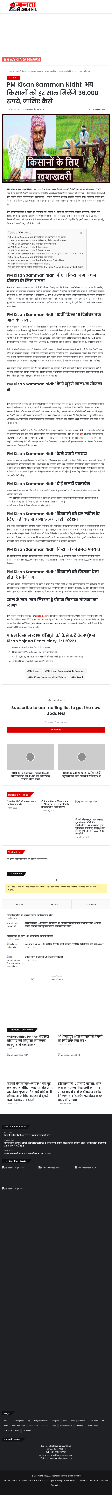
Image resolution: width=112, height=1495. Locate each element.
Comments (90, 904)
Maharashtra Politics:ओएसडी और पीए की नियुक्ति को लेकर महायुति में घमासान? (28, 1041)
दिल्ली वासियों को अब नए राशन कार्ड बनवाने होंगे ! (21, 803)
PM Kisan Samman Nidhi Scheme (65, 671)
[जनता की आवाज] (23, 6)
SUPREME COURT (11, 1431)
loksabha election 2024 (38, 1426)
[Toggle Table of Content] (80, 233)
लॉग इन (35, 859)
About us (16, 1480)
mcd (54, 1426)
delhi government (78, 1421)
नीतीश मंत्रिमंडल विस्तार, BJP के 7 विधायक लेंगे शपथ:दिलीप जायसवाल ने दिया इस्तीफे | (55, 804)
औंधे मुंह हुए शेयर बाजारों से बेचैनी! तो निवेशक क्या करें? (81, 1039)
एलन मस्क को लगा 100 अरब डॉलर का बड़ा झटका (30, 936)
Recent (54, 904)
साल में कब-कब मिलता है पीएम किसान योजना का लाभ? (30, 263)
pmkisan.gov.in (40, 615)
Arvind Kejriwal (17, 1421)
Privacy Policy (70, 1480)
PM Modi (78, 677)
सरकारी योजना (21, 71)
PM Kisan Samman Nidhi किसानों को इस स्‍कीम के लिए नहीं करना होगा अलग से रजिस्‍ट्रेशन (47, 253)
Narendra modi (66, 1426)
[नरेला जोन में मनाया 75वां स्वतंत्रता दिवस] (15, 961)
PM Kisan (34, 671)
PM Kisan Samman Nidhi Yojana (48, 677)
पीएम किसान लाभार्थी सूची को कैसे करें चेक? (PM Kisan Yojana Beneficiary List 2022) (47, 267)
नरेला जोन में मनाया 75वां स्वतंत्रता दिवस (44, 956)
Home (11, 71)
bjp (29, 1421)
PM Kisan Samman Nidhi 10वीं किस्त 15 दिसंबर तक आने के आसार (38, 240)
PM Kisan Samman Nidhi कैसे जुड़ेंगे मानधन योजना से (33, 243)
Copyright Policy (55, 1480)
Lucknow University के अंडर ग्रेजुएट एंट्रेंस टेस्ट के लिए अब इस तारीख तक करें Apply (64, 944)
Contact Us (56, 1485)
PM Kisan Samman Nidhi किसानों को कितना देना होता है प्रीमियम (37, 260)
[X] (52, 1463)
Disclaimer (83, 1480)
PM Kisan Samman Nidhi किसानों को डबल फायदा (31, 257)
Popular (20, 904)
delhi (65, 1421)
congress (55, 1421)
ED (103, 1421)
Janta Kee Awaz (18, 1426)
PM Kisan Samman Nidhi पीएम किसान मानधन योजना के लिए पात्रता (38, 237)
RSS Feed (94, 1480)
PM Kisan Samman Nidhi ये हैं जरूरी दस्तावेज (31, 250)
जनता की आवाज (74, 1476)
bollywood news (41, 1421)
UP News (27, 1431)
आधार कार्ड (79, 434)
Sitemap (104, 1480)
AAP (5, 1421)
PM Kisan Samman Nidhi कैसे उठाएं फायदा (29, 247)
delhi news (93, 1421)
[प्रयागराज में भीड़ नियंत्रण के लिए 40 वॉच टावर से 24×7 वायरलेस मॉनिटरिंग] (19, 1296)
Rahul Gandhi (93, 1426)
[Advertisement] (56, 35)
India (6, 1426)
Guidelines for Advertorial (34, 1480)
